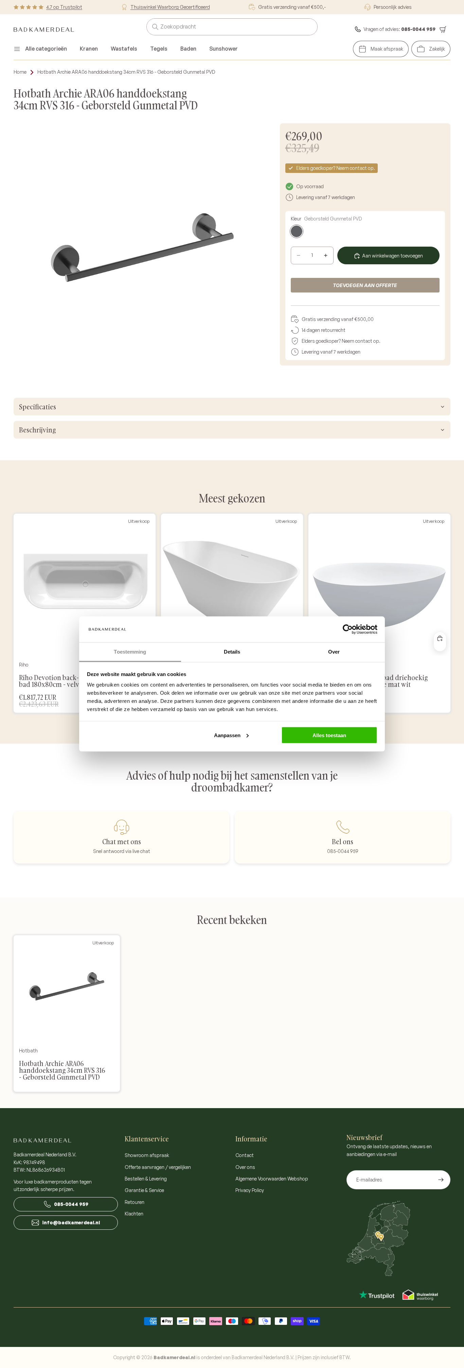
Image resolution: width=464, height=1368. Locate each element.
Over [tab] (334, 652)
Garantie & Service (144, 1190)
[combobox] (224, 27)
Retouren (134, 1202)
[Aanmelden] (440, 1179)
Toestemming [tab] (130, 652)
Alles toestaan (329, 735)
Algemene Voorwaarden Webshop (271, 1179)
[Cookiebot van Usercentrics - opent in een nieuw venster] (347, 629)
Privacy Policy (249, 1190)
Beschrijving (37, 429)
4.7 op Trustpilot (64, 7)
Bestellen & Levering (146, 1179)
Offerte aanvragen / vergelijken (158, 1167)
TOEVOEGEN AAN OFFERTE (365, 285)
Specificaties (37, 406)
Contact (244, 1155)
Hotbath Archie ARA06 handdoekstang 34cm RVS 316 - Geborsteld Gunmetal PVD (126, 72)
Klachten (134, 1213)
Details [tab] (232, 652)
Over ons (245, 1167)
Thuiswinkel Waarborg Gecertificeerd (170, 7)
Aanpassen (227, 735)
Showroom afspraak (147, 1155)
